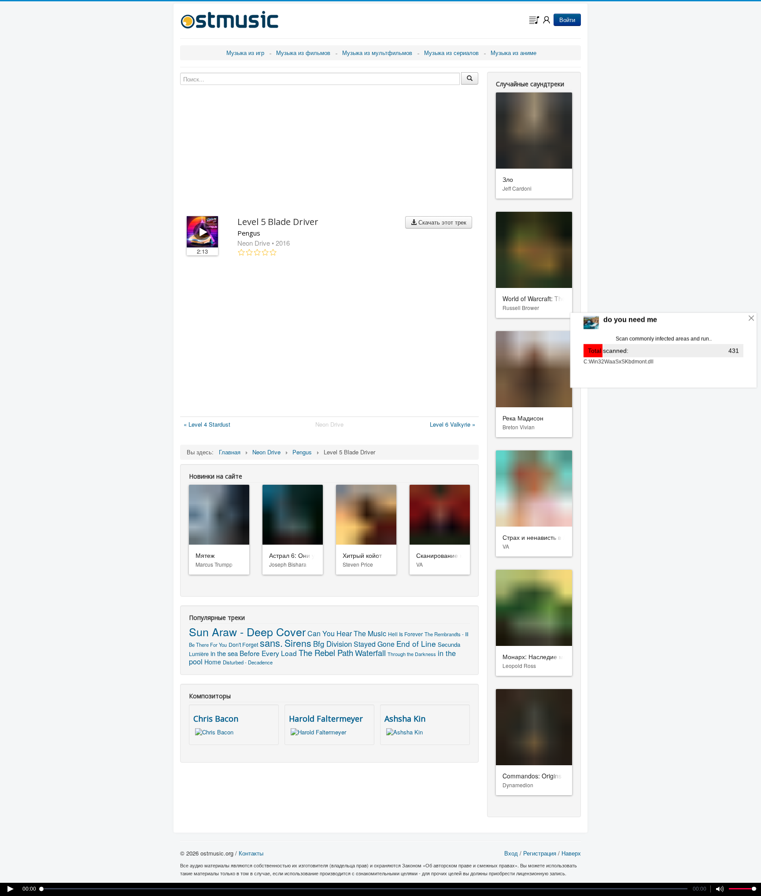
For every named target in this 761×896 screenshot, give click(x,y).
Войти (567, 19)
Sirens (297, 642)
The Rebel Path (326, 652)
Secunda (449, 644)
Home (212, 661)
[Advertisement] (329, 338)
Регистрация (539, 853)
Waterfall (370, 652)
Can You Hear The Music (346, 633)
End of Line (416, 643)
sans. (271, 642)
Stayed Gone (374, 644)
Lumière (199, 654)
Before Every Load (268, 653)
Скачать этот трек (441, 222)
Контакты (251, 853)
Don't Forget (243, 645)
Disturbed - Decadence (248, 662)
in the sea (224, 653)
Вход (511, 853)
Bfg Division (332, 643)
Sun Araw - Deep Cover (247, 631)
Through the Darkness (412, 653)
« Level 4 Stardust (207, 424)
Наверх (571, 853)
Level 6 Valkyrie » (452, 424)
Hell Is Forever (405, 634)
